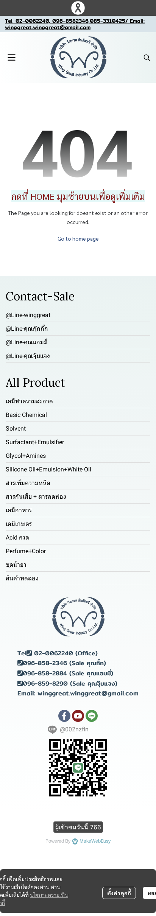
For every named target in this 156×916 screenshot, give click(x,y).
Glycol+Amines (26, 455)
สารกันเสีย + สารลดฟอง (36, 496)
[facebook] (64, 716)
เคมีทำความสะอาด (29, 401)
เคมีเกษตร (19, 523)
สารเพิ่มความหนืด (28, 483)
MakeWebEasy (95, 841)
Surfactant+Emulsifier (35, 442)
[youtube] (78, 716)
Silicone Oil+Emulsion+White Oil (48, 469)
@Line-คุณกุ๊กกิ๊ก (27, 328)
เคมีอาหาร (19, 510)
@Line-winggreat (28, 315)
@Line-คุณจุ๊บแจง (28, 355)
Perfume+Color (26, 551)
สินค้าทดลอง (22, 578)
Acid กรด (17, 537)
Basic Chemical (26, 414)
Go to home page (78, 238)
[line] (92, 716)
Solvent (16, 428)
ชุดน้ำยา (16, 564)
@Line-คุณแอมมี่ (27, 342)
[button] (147, 57)
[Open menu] (11, 57)
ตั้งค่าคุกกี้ (119, 893)
